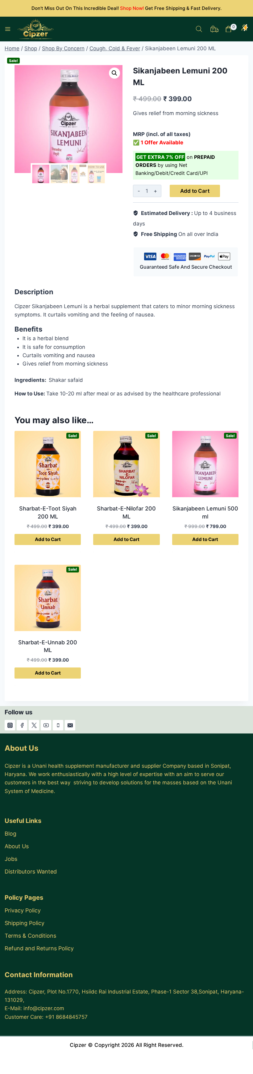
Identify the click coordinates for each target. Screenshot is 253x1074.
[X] (34, 725)
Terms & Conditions (30, 935)
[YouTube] (46, 725)
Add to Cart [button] (48, 539)
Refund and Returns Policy (39, 948)
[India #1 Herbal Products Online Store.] (36, 29)
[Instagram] (10, 725)
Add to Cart (194, 191)
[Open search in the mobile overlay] (199, 29)
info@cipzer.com (43, 1008)
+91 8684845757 (66, 1017)
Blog (10, 833)
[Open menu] (8, 29)
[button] (114, 73)
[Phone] (58, 725)
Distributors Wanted (31, 871)
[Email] (70, 725)
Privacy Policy (23, 910)
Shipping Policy (24, 923)
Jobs (11, 859)
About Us (17, 846)
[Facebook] (22, 725)
